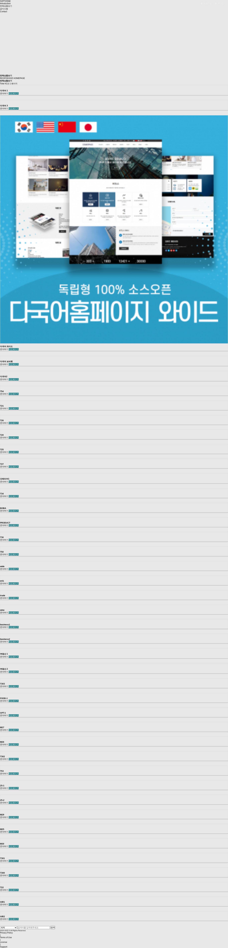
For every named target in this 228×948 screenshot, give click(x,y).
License (3, 942)
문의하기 (4, 93)
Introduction (5, 3)
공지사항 (4, 9)
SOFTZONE (5, 1)
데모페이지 (14, 93)
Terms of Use (6, 937)
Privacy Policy (6, 933)
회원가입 (207, 3)
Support (3, 947)
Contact (3, 11)
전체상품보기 (6, 6)
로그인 (220, 3)
